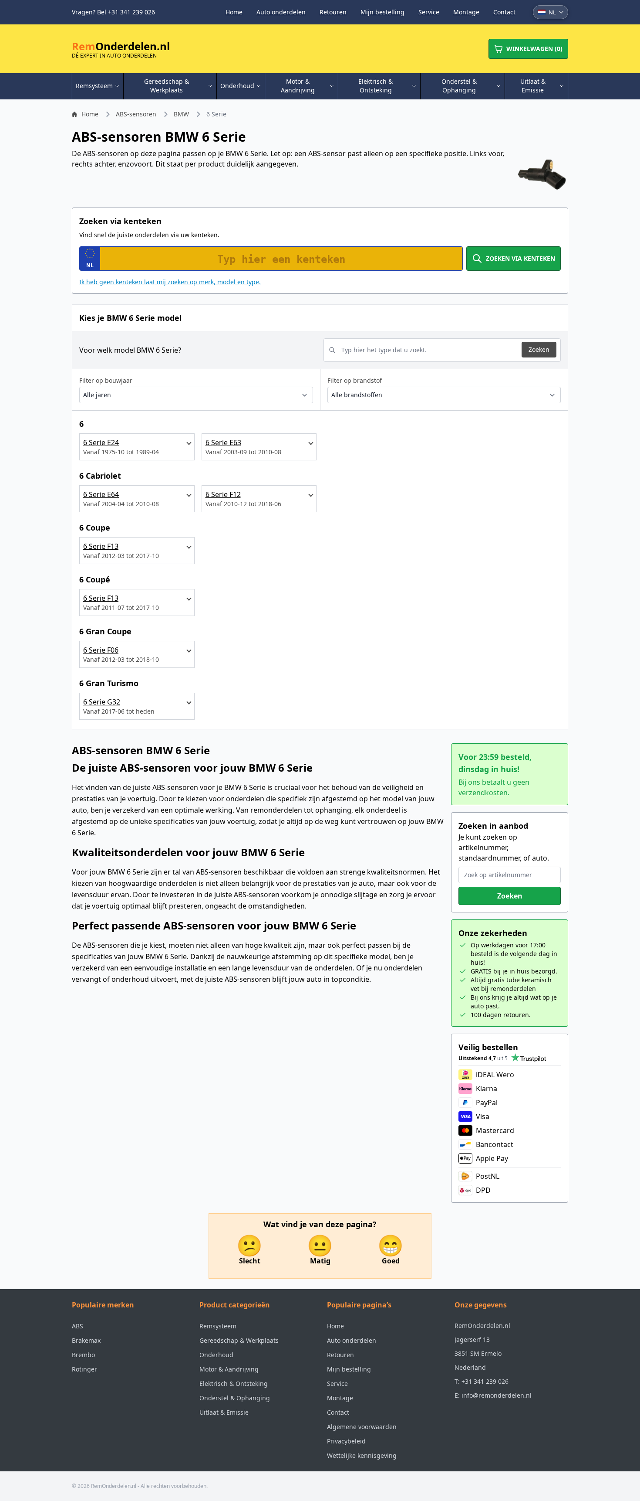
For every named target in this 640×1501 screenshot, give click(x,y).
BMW (181, 114)
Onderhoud (216, 1355)
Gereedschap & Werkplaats (239, 1340)
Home (234, 12)
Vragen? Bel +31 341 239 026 (113, 12)
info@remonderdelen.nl (496, 1395)
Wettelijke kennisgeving (362, 1455)
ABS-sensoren (136, 114)
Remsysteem (217, 1326)
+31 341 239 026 (485, 1381)
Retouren (333, 12)
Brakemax (86, 1340)
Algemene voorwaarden (362, 1427)
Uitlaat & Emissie (224, 1412)
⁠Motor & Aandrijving (229, 1369)
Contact (504, 12)
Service (428, 12)
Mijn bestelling (382, 12)
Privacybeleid (346, 1441)
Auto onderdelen (281, 12)
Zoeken (539, 349)
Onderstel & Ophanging (234, 1398)
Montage (466, 12)
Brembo (83, 1355)
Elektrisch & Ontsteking (233, 1383)
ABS (77, 1326)
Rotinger (84, 1369)
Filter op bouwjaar (105, 380)
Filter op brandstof (354, 380)
